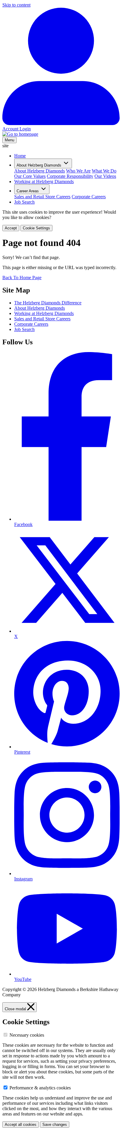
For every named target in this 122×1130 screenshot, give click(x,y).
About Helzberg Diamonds (39, 170)
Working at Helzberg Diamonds (44, 181)
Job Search (24, 201)
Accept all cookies (20, 1124)
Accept (11, 228)
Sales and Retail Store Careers (42, 196)
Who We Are (78, 170)
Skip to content (16, 4)
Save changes (54, 1124)
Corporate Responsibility (70, 176)
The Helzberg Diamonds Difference (47, 302)
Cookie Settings (36, 228)
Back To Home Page (21, 277)
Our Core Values (30, 176)
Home (20, 155)
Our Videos (105, 176)
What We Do (104, 170)
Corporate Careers (89, 196)
